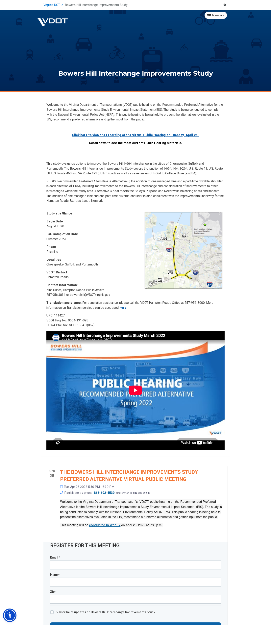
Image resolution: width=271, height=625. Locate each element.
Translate (218, 15)
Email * (55, 557)
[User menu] (225, 5)
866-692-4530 (104, 492)
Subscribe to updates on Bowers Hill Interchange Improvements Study (105, 612)
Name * (55, 574)
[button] (9, 615)
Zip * (53, 591)
